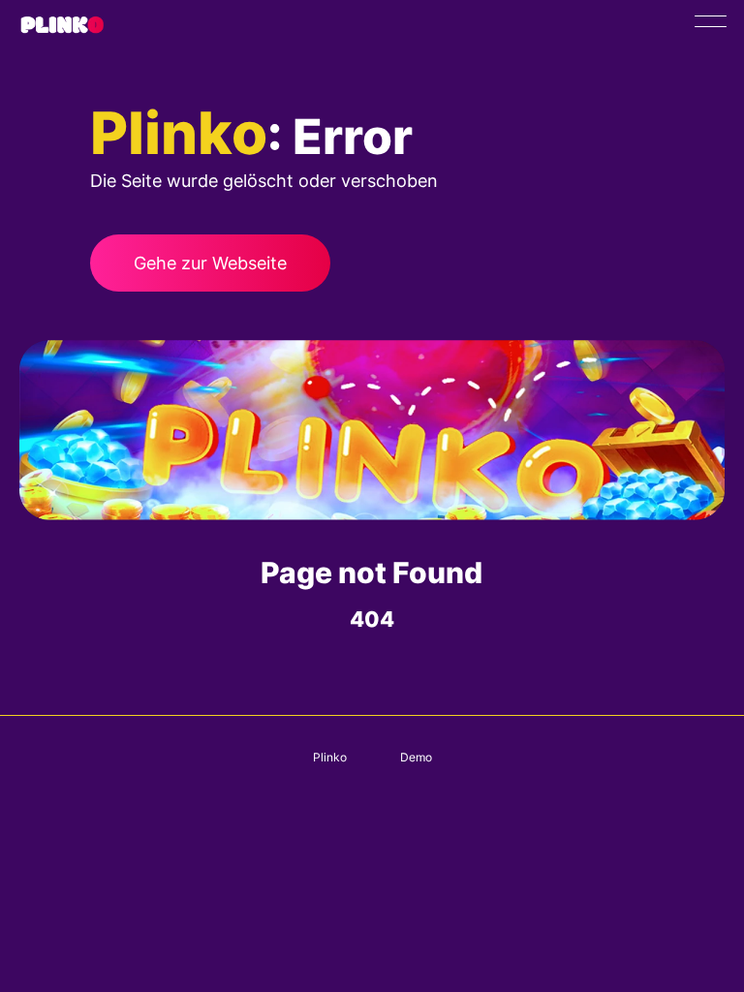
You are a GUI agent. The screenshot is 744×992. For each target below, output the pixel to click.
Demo (416, 757)
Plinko (330, 757)
